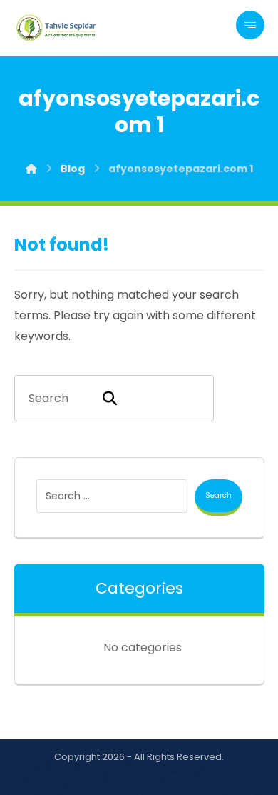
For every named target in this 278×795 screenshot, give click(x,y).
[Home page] (31, 168)
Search (218, 495)
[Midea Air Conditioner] (57, 27)
